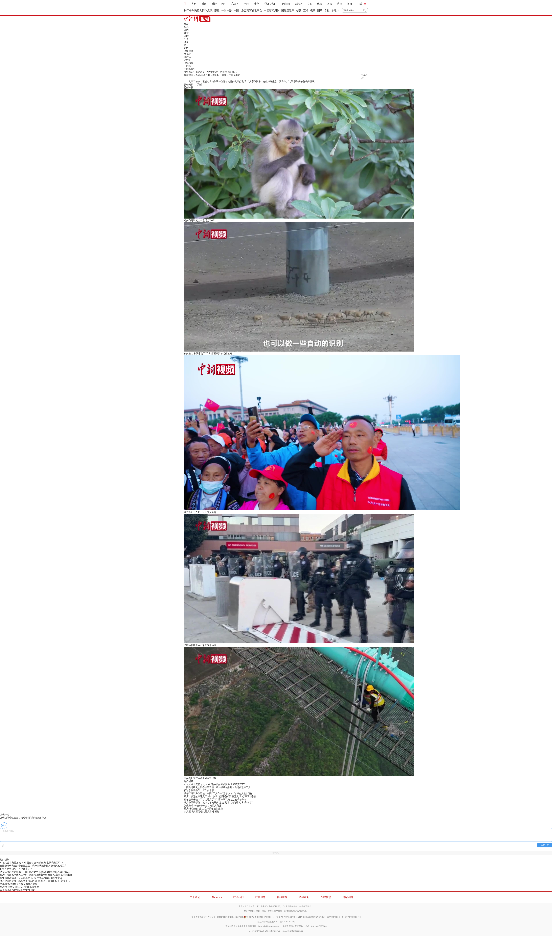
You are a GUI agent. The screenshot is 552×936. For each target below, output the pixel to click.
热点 (186, 26)
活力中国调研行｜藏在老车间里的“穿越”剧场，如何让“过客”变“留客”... (219, 802)
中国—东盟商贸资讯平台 (248, 10)
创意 (298, 10)
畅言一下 (545, 845)
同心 (224, 3)
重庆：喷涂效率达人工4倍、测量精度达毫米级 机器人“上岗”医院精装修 (220, 796)
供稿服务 (282, 897)
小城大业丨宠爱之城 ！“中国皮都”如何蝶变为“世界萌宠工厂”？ (215, 784)
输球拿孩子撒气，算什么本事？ (200, 790)
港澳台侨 (188, 51)
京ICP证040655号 (233, 917)
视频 (312, 10)
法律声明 (304, 897)
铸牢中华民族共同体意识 (198, 10)
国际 (246, 3)
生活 (359, 3)
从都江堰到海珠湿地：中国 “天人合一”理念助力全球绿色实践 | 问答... (219, 793)
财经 (214, 3)
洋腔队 (187, 57)
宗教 (217, 10)
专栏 (326, 10)
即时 (194, 3)
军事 (186, 39)
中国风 (187, 66)
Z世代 (187, 60)
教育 (329, 3)
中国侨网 (285, 3)
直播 (305, 10)
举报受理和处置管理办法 (294, 926)
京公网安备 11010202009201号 (260, 917)
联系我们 (238, 897)
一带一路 (226, 10)
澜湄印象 (188, 63)
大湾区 (298, 3)
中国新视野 (189, 69)
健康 (349, 3)
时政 (204, 3)
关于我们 (195, 897)
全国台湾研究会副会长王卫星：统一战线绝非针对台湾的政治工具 (217, 787)
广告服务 (260, 897)
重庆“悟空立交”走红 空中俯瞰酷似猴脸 (203, 808)
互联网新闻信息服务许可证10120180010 (276, 921)
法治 (339, 3)
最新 (186, 23)
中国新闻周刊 (271, 10)
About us (217, 897)
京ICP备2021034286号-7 (287, 917)
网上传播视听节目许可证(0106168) (207, 917)
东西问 (235, 3)
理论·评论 (269, 3)
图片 (319, 10)
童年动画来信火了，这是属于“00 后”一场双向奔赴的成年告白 (215, 799)
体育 (319, 3)
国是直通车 (287, 10)
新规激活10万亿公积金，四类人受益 (202, 805)
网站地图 (348, 897)
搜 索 (365, 10)
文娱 (309, 3)
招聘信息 (326, 897)
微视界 (187, 54)
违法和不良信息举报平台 (236, 926)
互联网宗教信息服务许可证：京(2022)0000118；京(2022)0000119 (331, 917)
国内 (186, 29)
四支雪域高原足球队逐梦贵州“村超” (202, 811)
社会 (256, 3)
